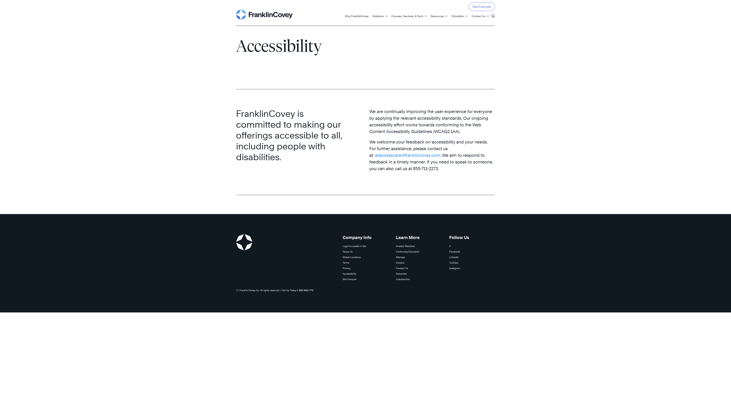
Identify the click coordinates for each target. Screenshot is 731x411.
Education (458, 16)
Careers (400, 262)
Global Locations (352, 257)
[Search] (493, 14)
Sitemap (400, 257)
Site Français (481, 7)
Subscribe (401, 273)
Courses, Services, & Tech (407, 16)
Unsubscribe (403, 279)
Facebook (454, 251)
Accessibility (349, 273)
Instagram (454, 268)
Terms (346, 262)
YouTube (453, 262)
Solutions (378, 16)
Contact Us (478, 16)
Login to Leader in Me (354, 246)
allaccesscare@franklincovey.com (407, 155)
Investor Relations (405, 246)
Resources (437, 16)
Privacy (346, 268)
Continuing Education (407, 251)
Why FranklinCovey (357, 16)
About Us (348, 251)
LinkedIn (454, 257)
